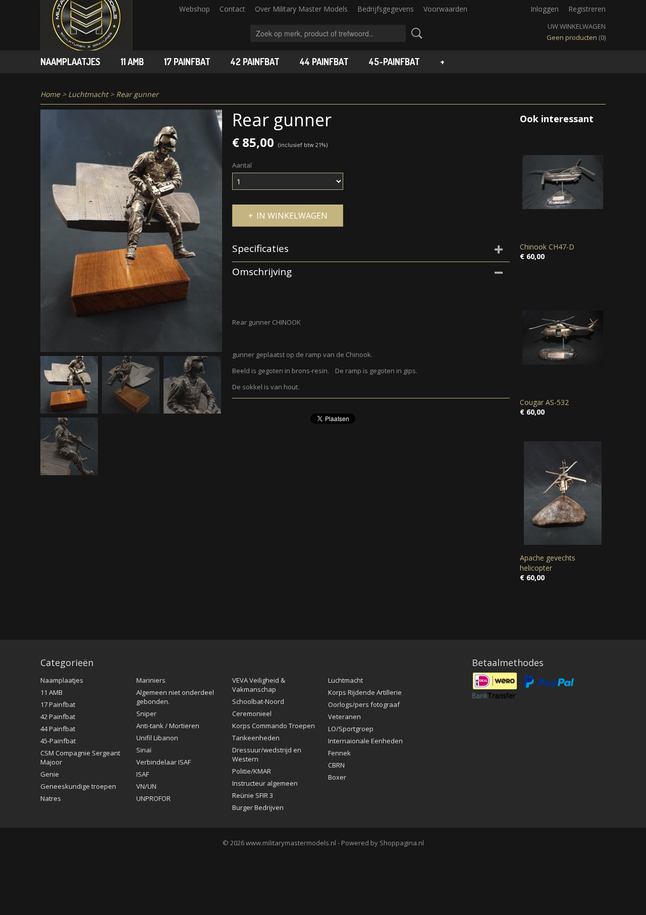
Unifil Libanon (157, 737)
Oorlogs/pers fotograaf (364, 704)
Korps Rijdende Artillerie (365, 692)
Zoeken (414, 33)
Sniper (146, 713)
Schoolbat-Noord (258, 701)
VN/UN (146, 786)
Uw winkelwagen (577, 26)
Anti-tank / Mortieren (167, 725)
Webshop (194, 9)
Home (50, 94)
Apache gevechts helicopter (547, 563)
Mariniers (151, 680)
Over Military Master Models (301, 9)
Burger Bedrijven (258, 807)
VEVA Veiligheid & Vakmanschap (258, 685)
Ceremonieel (252, 713)
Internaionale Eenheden (365, 740)
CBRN (336, 765)
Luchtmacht (88, 94)
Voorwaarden (445, 9)
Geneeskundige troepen (78, 786)
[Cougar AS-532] (562, 337)
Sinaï (143, 749)
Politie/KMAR (251, 771)
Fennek (339, 752)
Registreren (587, 9)
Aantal (242, 165)
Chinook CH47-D (547, 246)
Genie (49, 774)
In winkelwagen (292, 215)
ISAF (142, 774)
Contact (232, 9)
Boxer (337, 777)
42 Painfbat (255, 61)
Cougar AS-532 (544, 402)
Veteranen (344, 716)
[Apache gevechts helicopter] (562, 493)
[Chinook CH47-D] (562, 182)
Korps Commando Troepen (273, 725)
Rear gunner (137, 94)
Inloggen (544, 9)
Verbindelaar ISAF (163, 762)
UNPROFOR (153, 798)
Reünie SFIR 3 (252, 795)
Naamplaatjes (70, 61)
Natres (50, 798)
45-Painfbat (394, 61)
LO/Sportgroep (350, 728)
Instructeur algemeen (265, 783)
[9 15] (131, 231)
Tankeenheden (256, 737)
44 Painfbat (324, 61)
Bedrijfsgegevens (385, 9)
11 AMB (132, 61)
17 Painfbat (187, 61)
